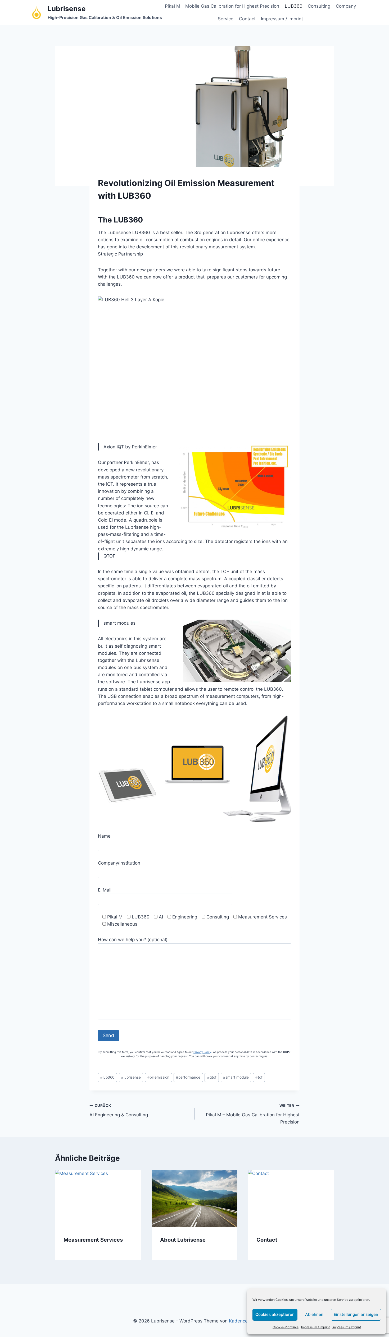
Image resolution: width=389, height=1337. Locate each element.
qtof (211, 1077)
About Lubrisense (183, 1239)
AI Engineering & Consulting (118, 1110)
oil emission (158, 1077)
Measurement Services (93, 1239)
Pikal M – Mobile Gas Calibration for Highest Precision (222, 6)
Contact (247, 18)
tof (259, 1077)
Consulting (319, 6)
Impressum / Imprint (315, 1327)
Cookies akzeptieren (275, 1314)
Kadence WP (242, 1321)
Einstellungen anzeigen (356, 1314)
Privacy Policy (202, 1051)
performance (188, 1077)
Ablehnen (314, 1314)
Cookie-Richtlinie (285, 1327)
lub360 (107, 1077)
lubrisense (131, 1077)
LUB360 (293, 6)
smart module (236, 1077)
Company (346, 6)
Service (225, 18)
